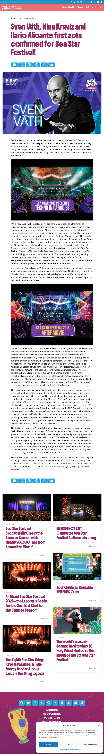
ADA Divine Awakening (52, 721)
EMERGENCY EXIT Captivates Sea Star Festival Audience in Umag (76, 533)
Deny (69, 744)
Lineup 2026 (68, 7)
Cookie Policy (64, 750)
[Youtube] (74, 2)
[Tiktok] (101, 2)
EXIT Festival (52, 709)
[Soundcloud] (87, 2)
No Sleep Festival (52, 717)
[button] (99, 725)
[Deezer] (94, 2)
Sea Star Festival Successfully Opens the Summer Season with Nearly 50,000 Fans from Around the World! (25, 537)
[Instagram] (77, 2)
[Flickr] (97, 2)
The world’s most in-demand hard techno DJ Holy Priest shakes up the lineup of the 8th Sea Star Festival (75, 650)
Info (88, 7)
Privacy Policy (74, 750)
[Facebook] (22, 703)
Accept (48, 744)
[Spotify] (91, 2)
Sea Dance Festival (52, 713)
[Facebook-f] (71, 2)
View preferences (90, 744)
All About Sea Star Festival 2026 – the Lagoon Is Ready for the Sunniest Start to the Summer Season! (26, 603)
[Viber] (84, 2)
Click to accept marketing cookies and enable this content (52, 189)
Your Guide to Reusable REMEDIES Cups (74, 589)
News (80, 7)
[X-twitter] (81, 2)
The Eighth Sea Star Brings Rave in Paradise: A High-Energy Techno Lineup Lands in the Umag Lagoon (25, 666)
